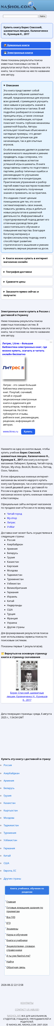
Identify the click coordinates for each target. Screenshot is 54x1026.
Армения (9, 780)
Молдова (9, 817)
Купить (28, 431)
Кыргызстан (11, 810)
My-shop (12, 518)
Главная (11, 901)
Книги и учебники (16, 940)
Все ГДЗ (10, 917)
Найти (10, 961)
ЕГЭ (8, 923)
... (51, 342)
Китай (7, 855)
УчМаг (11, 526)
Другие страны (12, 878)
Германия (9, 848)
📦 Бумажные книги (17, 45)
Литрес (11, 522)
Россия (8, 765)
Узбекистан (10, 840)
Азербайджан (12, 773)
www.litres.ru (10, 431)
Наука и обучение (16, 934)
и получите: (21, 293)
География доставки (19, 271)
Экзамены (12, 928)
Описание (12, 85)
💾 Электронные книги (18, 52)
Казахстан (9, 803)
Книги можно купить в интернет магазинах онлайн (25, 260)
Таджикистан (11, 825)
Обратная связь (15, 967)
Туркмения (10, 832)
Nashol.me (14, 1015)
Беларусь (9, 788)
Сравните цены (16, 281)
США (6, 863)
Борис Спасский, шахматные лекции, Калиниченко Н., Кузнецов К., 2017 (27, 696)
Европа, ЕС (10, 870)
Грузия (7, 795)
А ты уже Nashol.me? (18, 955)
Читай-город (14, 513)
